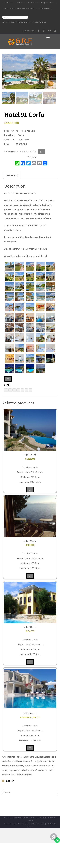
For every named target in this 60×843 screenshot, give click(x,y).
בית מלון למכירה (29, 151)
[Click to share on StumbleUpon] (30, 390)
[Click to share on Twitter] (18, 390)
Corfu (18, 151)
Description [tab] (12, 175)
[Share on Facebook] (22, 390)
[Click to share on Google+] (26, 390)
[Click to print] (10, 390)
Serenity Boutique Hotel (41, 3)
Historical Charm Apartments (18, 8)
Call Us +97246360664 (13, 818)
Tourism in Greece (14, 3)
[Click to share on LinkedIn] (6, 390)
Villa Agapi (44, 8)
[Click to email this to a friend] (14, 390)
